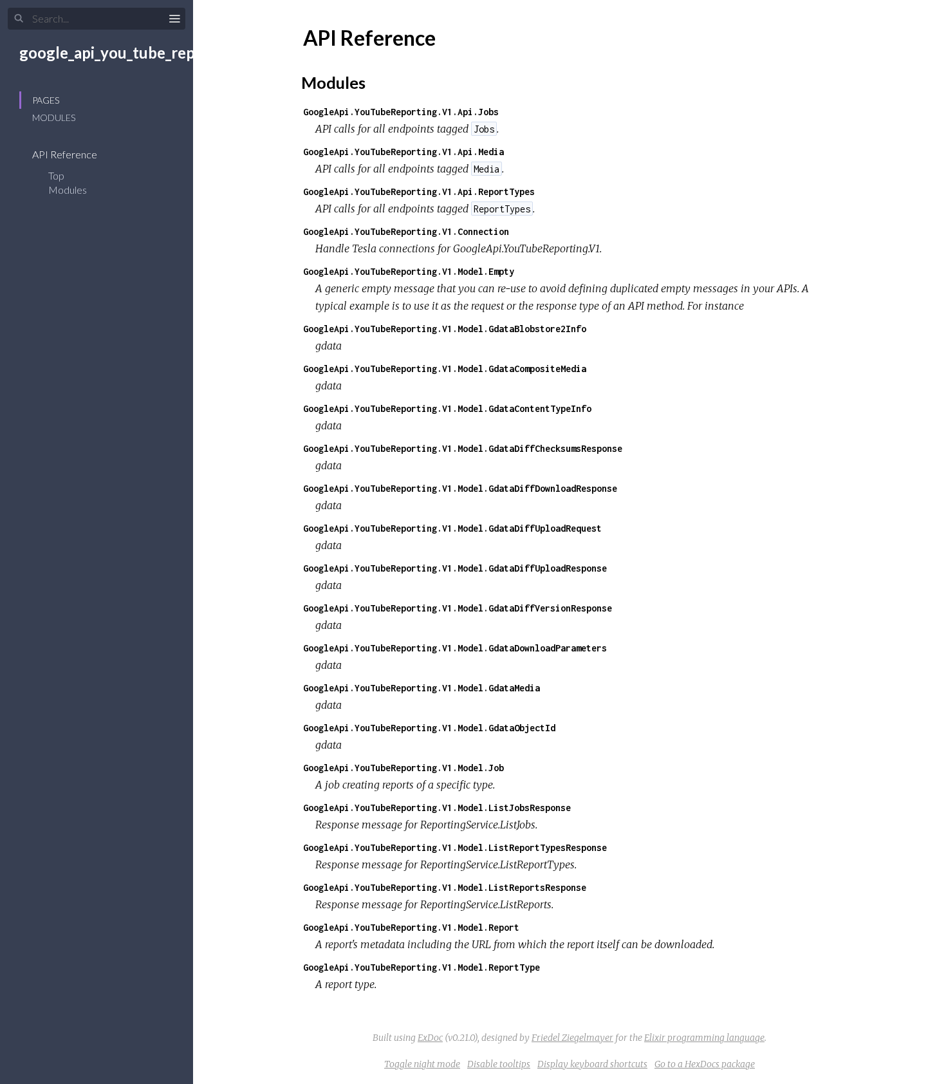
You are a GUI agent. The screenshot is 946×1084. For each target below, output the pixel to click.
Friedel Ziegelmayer (572, 1037)
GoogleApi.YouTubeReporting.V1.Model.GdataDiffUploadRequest (452, 528)
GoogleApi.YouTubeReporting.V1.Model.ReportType (421, 967)
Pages (45, 100)
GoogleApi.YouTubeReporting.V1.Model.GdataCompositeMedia (444, 368)
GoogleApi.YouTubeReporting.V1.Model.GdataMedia (421, 687)
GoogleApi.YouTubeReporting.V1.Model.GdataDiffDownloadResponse (460, 488)
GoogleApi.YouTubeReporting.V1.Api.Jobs (401, 111)
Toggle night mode (422, 1064)
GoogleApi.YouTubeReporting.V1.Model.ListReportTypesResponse (455, 847)
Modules (53, 117)
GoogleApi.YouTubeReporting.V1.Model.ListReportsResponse (444, 887)
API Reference (65, 154)
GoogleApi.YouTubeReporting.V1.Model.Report (411, 927)
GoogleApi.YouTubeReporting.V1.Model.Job (403, 767)
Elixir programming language (704, 1037)
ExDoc (430, 1037)
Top (56, 175)
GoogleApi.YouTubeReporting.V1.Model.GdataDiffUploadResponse (455, 568)
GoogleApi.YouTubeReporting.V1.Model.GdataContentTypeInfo (447, 408)
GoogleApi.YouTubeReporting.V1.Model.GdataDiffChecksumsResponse (462, 448)
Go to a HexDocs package (704, 1064)
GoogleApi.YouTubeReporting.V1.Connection (406, 231)
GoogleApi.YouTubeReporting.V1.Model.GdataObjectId (429, 727)
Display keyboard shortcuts (592, 1064)
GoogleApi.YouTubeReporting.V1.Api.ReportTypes (419, 191)
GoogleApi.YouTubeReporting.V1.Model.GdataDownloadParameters (455, 647)
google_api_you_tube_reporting (129, 52)
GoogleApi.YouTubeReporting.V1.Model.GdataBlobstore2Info (444, 328)
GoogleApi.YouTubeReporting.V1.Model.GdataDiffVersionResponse (457, 608)
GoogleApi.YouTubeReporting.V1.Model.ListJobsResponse (437, 807)
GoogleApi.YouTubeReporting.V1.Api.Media (403, 151)
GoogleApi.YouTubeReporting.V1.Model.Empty (408, 271)
